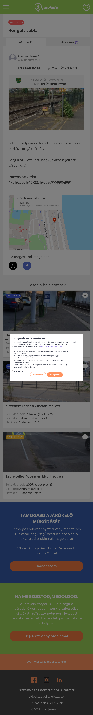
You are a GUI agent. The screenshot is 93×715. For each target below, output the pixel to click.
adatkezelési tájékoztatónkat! (51, 346)
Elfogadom (55, 374)
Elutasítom (38, 374)
